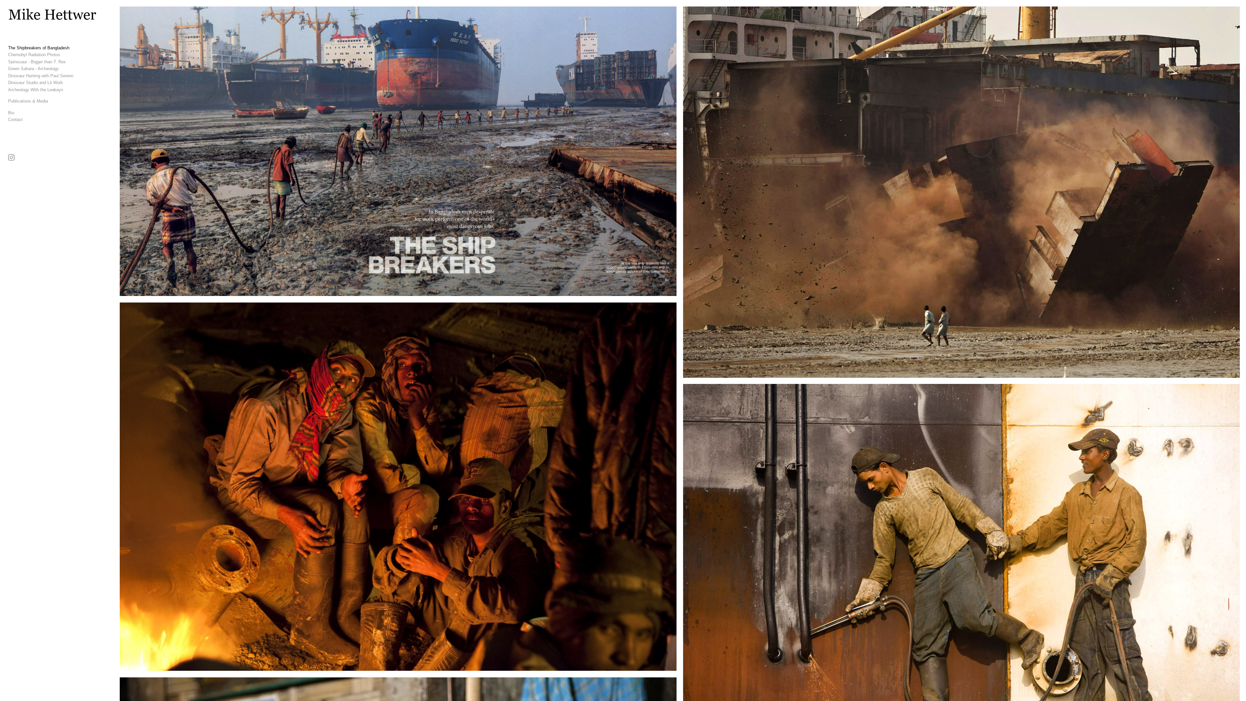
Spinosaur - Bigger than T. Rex (37, 61)
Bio (11, 112)
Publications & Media (28, 101)
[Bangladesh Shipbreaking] (398, 486)
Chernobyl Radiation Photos (34, 54)
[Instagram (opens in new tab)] (11, 157)
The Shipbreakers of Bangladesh (38, 47)
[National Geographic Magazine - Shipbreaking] (398, 151)
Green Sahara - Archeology (33, 68)
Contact (15, 119)
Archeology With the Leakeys (35, 89)
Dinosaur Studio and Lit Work (35, 82)
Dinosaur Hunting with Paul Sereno (40, 75)
